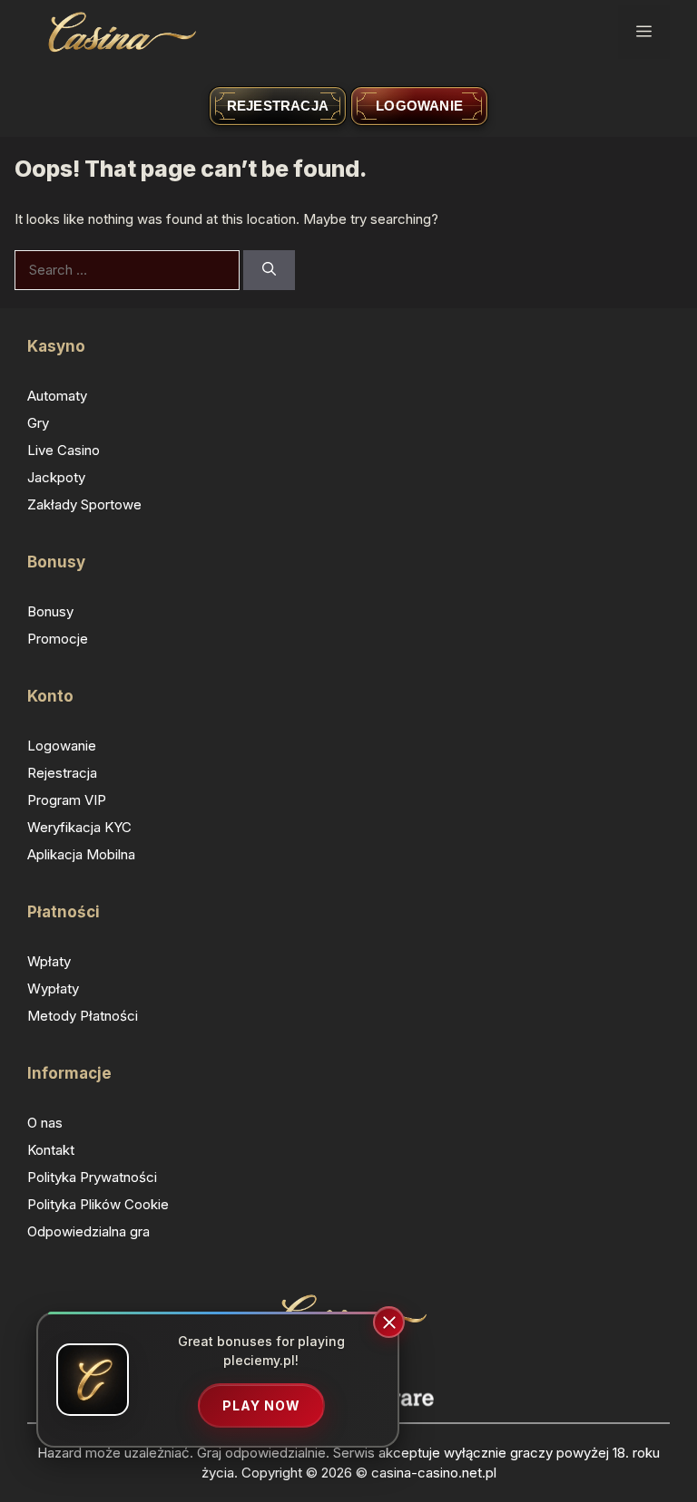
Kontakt (50, 1149)
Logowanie (419, 105)
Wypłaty (53, 988)
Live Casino (63, 450)
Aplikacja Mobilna (81, 854)
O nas (45, 1122)
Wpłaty (49, 961)
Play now (261, 1405)
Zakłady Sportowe (84, 504)
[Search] (269, 270)
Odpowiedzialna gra (88, 1231)
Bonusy (50, 611)
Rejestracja (278, 105)
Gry (38, 422)
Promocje (57, 638)
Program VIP (66, 800)
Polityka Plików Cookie (98, 1204)
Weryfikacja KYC (79, 827)
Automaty (57, 395)
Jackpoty (56, 477)
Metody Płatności (82, 1015)
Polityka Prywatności (92, 1177)
